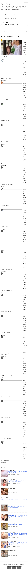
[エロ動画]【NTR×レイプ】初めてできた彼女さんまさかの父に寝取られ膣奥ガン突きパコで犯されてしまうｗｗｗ (17, 481)
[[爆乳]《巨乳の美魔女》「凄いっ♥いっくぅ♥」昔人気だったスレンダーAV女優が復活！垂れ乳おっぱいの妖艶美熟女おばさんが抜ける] (11, 280)
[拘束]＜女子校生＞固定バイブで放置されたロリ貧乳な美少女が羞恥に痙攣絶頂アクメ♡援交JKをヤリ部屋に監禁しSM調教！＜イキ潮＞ (17, 552)
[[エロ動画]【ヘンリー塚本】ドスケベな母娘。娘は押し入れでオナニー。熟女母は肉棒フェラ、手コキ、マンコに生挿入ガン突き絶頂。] (11, 68)
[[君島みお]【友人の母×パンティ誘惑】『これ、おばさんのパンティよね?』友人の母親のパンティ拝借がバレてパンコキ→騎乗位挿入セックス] (11, 238)
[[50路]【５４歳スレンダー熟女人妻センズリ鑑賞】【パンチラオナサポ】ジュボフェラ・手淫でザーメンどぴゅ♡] (11, 153)
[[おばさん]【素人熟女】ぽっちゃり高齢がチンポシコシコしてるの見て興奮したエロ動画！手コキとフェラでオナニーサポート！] (11, 429)
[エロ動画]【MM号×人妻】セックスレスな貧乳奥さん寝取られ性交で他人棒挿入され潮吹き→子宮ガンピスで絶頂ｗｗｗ (17, 490)
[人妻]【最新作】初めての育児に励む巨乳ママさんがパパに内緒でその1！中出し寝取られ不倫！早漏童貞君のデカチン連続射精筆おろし (17, 534)
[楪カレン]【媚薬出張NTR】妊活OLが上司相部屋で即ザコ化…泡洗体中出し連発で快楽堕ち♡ (17, 507)
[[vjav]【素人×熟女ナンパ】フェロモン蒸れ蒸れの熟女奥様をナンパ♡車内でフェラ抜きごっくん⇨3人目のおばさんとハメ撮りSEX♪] (11, 111)
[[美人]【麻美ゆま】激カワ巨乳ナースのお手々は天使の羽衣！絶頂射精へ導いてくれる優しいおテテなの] (11, 302)
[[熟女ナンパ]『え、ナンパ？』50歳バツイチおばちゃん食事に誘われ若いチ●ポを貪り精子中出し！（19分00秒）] (11, 344)
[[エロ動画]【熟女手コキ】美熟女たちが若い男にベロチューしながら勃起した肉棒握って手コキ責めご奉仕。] (11, 89)
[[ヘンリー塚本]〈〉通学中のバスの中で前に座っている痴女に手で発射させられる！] (11, 47)
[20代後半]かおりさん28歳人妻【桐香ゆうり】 (15, 524)
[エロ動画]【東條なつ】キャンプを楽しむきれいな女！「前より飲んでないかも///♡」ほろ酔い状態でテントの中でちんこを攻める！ (17, 543)
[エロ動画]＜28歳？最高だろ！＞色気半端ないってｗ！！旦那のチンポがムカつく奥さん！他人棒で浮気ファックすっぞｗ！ (17, 516)
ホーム (2, 14)
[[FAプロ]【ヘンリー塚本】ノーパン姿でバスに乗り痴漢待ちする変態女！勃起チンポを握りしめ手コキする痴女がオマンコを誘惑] (11, 132)
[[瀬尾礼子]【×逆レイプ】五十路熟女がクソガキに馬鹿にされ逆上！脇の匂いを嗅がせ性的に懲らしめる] (11, 323)
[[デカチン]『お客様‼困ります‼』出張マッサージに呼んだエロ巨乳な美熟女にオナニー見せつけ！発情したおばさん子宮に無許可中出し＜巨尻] (11, 450)
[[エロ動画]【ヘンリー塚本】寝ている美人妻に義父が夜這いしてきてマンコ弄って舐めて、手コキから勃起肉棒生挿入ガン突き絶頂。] (11, 408)
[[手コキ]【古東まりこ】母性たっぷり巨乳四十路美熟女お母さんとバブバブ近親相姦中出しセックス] (11, 365)
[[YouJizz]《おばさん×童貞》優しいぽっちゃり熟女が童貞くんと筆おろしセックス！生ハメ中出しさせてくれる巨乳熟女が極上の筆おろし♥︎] (11, 217)
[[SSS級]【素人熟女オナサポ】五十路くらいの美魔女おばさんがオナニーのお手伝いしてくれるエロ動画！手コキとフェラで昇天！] (11, 387)
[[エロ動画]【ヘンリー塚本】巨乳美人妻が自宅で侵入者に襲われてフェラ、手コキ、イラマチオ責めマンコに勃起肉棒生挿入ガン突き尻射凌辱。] (11, 196)
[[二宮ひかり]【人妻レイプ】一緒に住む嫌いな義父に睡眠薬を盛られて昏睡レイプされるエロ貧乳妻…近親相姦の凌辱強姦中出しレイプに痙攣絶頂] (11, 174)
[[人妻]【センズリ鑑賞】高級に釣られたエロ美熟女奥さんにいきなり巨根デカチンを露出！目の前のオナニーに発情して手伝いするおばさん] (11, 259)
